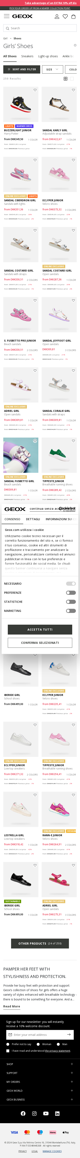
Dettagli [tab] (33, 519)
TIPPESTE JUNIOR (53, 481)
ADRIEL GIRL (11, 411)
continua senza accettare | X (52, 509)
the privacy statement (57, 1051)
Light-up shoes (48, 56)
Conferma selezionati (40, 643)
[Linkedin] (57, 1114)
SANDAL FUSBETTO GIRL (19, 481)
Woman (46, 1044)
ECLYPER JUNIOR (52, 200)
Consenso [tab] (12, 519)
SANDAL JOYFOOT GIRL (56, 340)
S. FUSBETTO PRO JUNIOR (20, 340)
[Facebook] (23, 1114)
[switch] (71, 593)
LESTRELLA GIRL (14, 835)
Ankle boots (70, 56)
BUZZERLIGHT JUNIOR (17, 130)
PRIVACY (22, 1151)
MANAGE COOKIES (52, 1151)
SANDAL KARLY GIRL (54, 130)
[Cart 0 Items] (73, 18)
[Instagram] (34, 1114)
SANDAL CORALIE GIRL (56, 411)
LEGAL (35, 1151)
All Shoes (10, 56)
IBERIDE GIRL (12, 695)
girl (5, 38)
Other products (40, 943)
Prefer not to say (21, 1044)
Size (49, 69)
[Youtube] (46, 1114)
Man (64, 1044)
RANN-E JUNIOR (52, 835)
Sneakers (27, 56)
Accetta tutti (39, 629)
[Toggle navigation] (6, 16)
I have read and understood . (41, 1051)
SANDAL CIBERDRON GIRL (20, 200)
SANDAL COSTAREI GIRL (18, 270)
